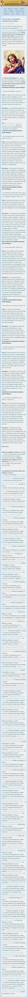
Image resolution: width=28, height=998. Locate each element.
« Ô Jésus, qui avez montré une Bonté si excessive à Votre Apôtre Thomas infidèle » (13, 699)
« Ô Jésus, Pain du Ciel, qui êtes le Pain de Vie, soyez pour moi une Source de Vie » (14, 779)
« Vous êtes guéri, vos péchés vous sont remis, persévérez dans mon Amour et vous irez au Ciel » (14, 990)
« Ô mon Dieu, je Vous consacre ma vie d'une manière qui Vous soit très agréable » (14, 477)
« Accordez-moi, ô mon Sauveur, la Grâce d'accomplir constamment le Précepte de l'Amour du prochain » (13, 954)
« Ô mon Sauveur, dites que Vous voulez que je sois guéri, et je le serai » (14, 580)
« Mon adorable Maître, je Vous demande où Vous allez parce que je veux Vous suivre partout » (13, 729)
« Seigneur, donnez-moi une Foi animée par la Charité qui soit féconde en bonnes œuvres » (14, 669)
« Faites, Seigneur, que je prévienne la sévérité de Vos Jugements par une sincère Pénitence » (13, 637)
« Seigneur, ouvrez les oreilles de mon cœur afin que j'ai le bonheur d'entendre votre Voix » (14, 537)
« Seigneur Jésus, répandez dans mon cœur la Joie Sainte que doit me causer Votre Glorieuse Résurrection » (14, 688)
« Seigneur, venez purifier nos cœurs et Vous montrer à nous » (13, 545)
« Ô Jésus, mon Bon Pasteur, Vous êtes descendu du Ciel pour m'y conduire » (12, 707)
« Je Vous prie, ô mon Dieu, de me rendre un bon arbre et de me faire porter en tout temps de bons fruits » (14, 834)
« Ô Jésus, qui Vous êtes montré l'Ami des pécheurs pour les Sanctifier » (13, 788)
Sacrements (6, 13)
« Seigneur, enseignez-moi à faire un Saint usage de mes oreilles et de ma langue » (14, 885)
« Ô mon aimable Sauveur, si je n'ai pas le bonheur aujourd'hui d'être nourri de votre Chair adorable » (13, 505)
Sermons (21, 8)
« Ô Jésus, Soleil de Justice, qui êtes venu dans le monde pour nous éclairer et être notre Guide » (14, 561)
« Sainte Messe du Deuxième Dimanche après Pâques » (11, 124)
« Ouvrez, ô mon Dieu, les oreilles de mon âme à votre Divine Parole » (13, 611)
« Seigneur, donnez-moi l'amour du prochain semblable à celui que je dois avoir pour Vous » (14, 896)
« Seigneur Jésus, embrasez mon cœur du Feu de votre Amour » (14, 760)
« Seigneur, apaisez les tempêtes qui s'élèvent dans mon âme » (14, 590)
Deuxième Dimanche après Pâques (12, 29)
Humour (18, 13)
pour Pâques (10, 23)
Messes (16, 8)
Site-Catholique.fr (14, 2)
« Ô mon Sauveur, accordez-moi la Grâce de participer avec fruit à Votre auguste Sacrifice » (14, 496)
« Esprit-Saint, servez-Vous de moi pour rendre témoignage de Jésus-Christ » (14, 750)
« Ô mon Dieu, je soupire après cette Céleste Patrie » (14, 491)
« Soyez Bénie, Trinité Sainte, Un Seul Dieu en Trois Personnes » (14, 769)
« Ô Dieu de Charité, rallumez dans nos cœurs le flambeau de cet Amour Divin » (13, 482)
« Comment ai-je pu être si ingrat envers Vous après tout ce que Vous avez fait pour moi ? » (13, 909)
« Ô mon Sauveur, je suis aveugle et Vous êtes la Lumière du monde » (13, 621)
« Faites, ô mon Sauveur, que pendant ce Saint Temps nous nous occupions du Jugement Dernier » (12, 516)
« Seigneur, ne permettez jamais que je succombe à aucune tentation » (13, 629)
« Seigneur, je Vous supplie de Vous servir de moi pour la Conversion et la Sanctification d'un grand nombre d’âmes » (13, 800)
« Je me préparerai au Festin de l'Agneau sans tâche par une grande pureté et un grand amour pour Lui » (14, 978)
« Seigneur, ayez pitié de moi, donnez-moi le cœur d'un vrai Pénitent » (12, 872)
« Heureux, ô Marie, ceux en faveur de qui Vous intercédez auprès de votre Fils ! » (13, 572)
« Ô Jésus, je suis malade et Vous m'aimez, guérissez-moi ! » (13, 966)
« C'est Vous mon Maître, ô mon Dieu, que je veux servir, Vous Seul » (14, 919)
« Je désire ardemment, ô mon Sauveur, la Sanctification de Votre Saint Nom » (14, 678)
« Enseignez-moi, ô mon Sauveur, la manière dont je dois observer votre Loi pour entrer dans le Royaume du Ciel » (13, 811)
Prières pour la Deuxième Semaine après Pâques (11, 20)
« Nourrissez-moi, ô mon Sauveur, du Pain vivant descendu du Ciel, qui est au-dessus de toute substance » (13, 823)
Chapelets (11, 11)
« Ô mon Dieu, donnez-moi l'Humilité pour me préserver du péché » (13, 941)
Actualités (10, 8)
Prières (5, 11)
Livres (12, 13)
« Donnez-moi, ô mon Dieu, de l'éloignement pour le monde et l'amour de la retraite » (13, 527)
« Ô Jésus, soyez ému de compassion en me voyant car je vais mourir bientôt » (13, 931)
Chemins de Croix (19, 11)
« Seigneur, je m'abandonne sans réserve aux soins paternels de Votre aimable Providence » (14, 659)
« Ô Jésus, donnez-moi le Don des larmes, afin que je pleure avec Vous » (13, 861)
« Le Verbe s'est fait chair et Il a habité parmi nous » (13, 553)
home (5, 9)
